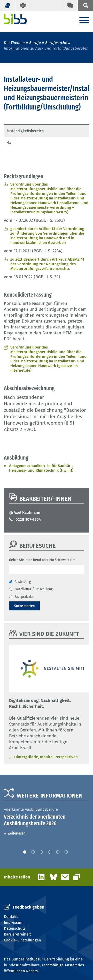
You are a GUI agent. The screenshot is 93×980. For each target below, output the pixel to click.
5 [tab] (57, 852)
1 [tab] (24, 852)
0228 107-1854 (28, 519)
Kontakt (11, 916)
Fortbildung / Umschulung (34, 589)
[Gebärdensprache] (8, 5)
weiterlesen (16, 833)
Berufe (35, 42)
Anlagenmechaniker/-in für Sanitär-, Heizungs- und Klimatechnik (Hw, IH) (41, 468)
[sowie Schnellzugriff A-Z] (85, 5)
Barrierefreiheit (17, 934)
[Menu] (84, 20)
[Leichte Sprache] (23, 5)
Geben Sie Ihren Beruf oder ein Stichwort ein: (42, 559)
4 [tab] (49, 852)
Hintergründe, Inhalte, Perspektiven (46, 757)
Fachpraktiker (25, 596)
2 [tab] (33, 852)
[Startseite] (15, 19)
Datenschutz (15, 928)
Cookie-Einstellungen (22, 940)
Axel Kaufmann (27, 512)
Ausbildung (23, 581)
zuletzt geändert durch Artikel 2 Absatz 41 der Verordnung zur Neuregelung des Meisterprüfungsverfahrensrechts (47, 264)
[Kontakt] (70, 5)
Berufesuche (56, 42)
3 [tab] (41, 852)
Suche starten (24, 605)
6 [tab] (66, 852)
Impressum (14, 922)
